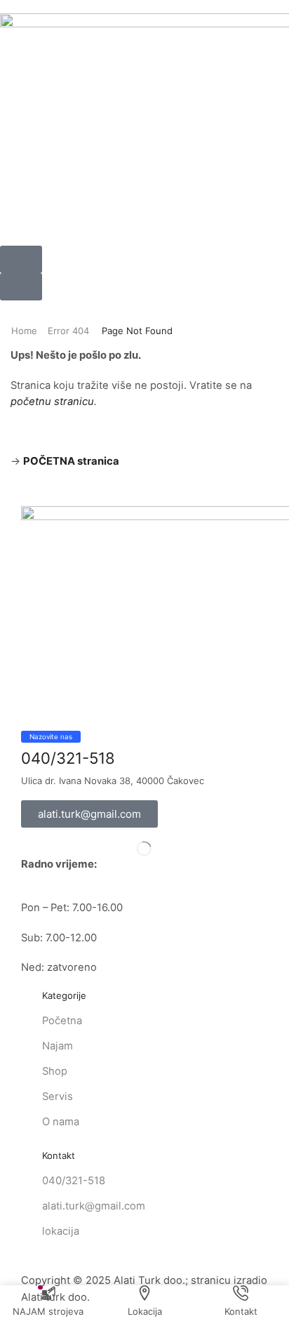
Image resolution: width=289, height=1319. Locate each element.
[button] (21, 259)
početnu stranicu (52, 401)
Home (24, 330)
